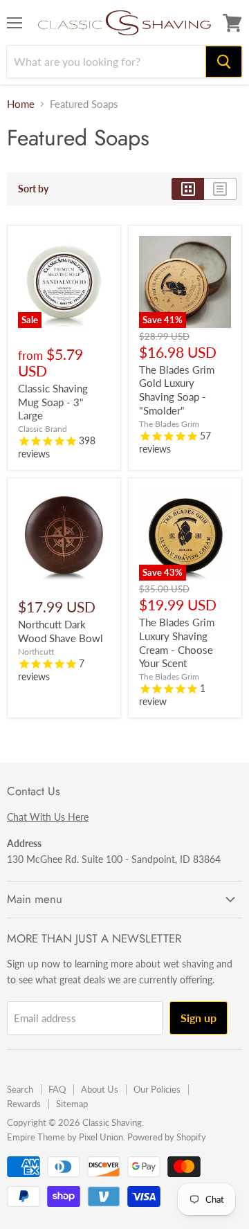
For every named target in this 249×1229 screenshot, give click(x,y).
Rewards (24, 1103)
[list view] (220, 189)
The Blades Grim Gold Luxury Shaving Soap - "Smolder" (176, 390)
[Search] (223, 62)
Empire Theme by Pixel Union (65, 1136)
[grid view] (188, 189)
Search (20, 1089)
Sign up (198, 1017)
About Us (99, 1089)
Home (21, 104)
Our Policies (157, 1089)
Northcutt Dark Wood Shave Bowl (60, 631)
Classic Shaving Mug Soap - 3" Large (53, 401)
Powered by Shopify (166, 1136)
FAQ (57, 1089)
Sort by (33, 188)
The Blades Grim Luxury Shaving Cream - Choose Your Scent (176, 642)
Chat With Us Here (48, 817)
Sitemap (72, 1103)
